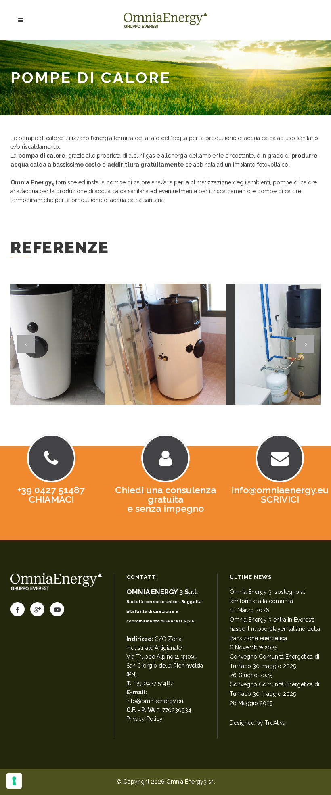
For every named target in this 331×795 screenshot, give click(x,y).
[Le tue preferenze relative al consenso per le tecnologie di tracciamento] (14, 781)
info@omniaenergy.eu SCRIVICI (280, 494)
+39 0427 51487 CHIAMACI (51, 494)
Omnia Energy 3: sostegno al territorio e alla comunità (267, 596)
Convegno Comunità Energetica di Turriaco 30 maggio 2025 (274, 661)
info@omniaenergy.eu (154, 701)
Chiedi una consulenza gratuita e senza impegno (165, 499)
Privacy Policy (144, 719)
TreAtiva (275, 723)
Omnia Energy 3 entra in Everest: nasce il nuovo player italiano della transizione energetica (275, 628)
